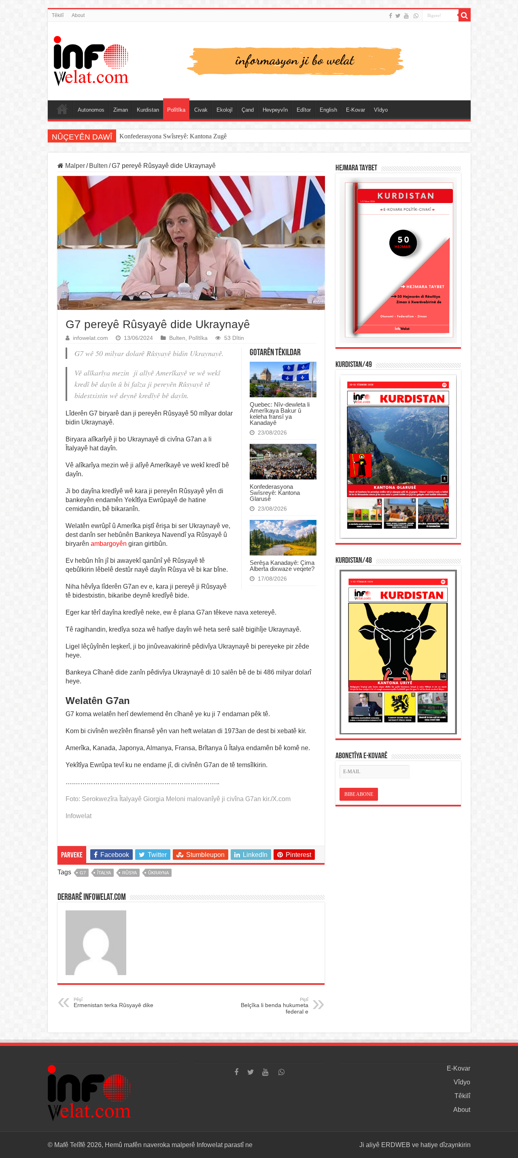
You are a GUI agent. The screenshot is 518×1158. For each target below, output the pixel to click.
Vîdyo (381, 110)
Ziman (120, 110)
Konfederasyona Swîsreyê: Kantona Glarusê (275, 492)
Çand (248, 110)
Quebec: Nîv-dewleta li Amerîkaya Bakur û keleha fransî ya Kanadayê (280, 413)
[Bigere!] (465, 15)
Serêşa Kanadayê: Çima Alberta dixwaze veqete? (282, 565)
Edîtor (304, 110)
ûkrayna (158, 872)
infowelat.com (90, 338)
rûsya (129, 872)
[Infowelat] (259, 59)
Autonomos (91, 110)
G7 (83, 872)
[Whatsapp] (416, 16)
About (78, 15)
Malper (74, 165)
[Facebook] (390, 16)
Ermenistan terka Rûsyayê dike (113, 1002)
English (328, 110)
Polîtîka (176, 110)
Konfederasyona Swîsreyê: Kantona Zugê (173, 136)
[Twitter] (398, 16)
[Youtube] (406, 16)
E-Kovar (355, 110)
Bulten (98, 165)
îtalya (104, 872)
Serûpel (62, 108)
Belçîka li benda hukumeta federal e (274, 1006)
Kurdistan (148, 110)
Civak (201, 110)
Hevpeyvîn (275, 110)
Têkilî (58, 15)
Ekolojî (225, 110)
